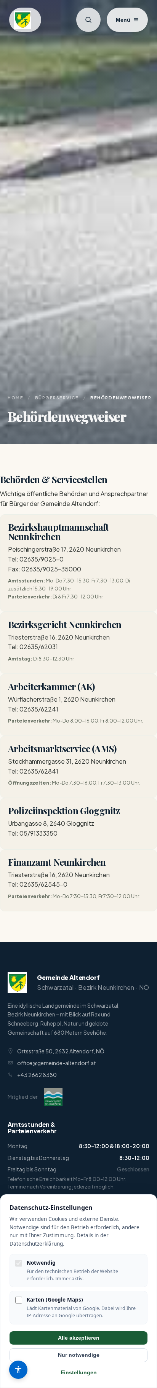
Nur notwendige (78, 1355)
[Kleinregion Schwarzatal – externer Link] (53, 1097)
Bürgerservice (57, 397)
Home (15, 397)
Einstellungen (79, 1372)
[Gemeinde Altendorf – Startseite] (25, 20)
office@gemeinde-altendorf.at (56, 1062)
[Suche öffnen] (88, 20)
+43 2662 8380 (37, 1074)
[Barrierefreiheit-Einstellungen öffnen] (18, 1370)
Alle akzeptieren (78, 1338)
